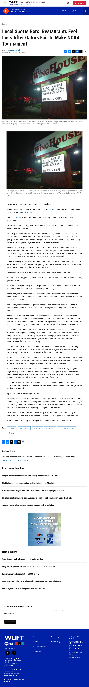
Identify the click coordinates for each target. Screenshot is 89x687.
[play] (6, 11)
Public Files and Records (74, 637)
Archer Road (24, 428)
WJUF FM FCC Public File (75, 649)
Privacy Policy (55, 642)
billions (52, 209)
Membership (37, 651)
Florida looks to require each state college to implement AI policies (28, 483)
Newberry (37, 428)
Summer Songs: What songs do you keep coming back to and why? (28, 505)
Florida (11, 433)
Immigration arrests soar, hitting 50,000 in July (20, 574)
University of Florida (67, 428)
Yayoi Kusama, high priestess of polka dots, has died (22, 559)
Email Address (9, 613)
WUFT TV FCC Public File (75, 646)
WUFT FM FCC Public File (76, 643)
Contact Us (36, 642)
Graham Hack (15, 50)
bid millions (17, 217)
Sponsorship (55, 637)
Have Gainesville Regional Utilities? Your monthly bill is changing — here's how (33, 490)
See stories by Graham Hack (15, 460)
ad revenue (27, 212)
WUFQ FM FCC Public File (76, 653)
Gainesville (50, 428)
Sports (4, 24)
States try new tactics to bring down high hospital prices (24, 589)
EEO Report (73, 656)
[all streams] (86, 11)
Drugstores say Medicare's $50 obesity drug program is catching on (28, 566)
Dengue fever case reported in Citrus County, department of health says (30, 476)
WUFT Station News (39, 647)
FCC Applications (74, 657)
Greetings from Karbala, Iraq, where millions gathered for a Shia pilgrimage (31, 581)
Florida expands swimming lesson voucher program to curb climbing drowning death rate (37, 498)
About (35, 637)
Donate (80, 3)
